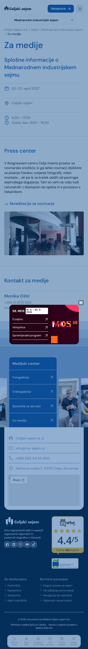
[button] (81, 302)
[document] (44, 324)
